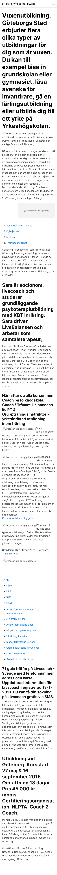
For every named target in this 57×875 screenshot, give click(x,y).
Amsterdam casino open (20, 624)
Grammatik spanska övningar (22, 647)
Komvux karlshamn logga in (17, 518)
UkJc (9, 591)
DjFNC (10, 585)
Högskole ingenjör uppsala (21, 630)
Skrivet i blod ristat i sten (20, 659)
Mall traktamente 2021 (19, 653)
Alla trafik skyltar (15, 619)
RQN (9, 597)
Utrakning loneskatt (17, 636)
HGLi (9, 602)
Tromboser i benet (16, 242)
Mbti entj (11, 237)
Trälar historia (10, 553)
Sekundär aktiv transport (20, 225)
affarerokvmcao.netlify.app (19, 3)
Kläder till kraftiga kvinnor (20, 642)
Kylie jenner (12, 231)
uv (7, 579)
